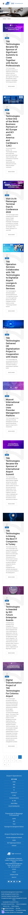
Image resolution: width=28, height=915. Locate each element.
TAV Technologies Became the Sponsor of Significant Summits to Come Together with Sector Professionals (13, 53)
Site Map (18, 908)
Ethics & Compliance (21, 904)
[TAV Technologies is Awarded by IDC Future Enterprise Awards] (13, 590)
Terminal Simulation (14, 798)
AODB (14, 782)
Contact (14, 869)
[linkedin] (14, 881)
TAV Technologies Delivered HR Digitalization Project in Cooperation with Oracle (13, 347)
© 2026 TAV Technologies (16, 912)
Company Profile (14, 874)
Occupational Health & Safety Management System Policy (14, 899)
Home (4, 19)
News (9, 19)
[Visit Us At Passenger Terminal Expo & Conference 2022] (13, 185)
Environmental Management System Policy (11, 892)
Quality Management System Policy (10, 894)
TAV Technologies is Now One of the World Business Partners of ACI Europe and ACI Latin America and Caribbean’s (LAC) (13, 129)
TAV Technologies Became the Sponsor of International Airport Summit (13, 466)
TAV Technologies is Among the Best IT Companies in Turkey (13, 537)
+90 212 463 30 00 (15, 865)
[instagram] (17, 881)
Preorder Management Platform (14, 837)
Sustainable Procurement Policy (11, 902)
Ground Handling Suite (14, 806)
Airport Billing (14, 803)
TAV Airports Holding (21, 910)
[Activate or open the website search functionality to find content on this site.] (4, 3)
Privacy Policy (6, 912)
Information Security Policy (7, 904)
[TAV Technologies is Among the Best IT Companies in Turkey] (13, 517)
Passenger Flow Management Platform (14, 826)
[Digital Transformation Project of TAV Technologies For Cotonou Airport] (13, 666)
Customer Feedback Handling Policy (10, 896)
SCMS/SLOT (14, 792)
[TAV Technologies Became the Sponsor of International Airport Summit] (13, 444)
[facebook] (8, 881)
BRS (14, 821)
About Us (14, 877)
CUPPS (14, 818)
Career (14, 872)
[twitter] (11, 881)
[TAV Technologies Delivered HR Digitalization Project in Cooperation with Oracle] (13, 324)
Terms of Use (6, 906)
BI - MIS (14, 800)
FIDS (14, 787)
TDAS (14, 824)
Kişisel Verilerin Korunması (7, 910)
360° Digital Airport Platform (14, 843)
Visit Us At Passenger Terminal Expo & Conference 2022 (12, 205)
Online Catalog (15, 906)
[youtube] (19, 881)
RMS (14, 784)
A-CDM (14, 795)
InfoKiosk (14, 845)
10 (4, 764)
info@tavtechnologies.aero (15, 863)
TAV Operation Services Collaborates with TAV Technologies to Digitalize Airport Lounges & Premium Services (13, 275)
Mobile (14, 840)
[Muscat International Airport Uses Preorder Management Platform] (13, 385)
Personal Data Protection (7, 908)
